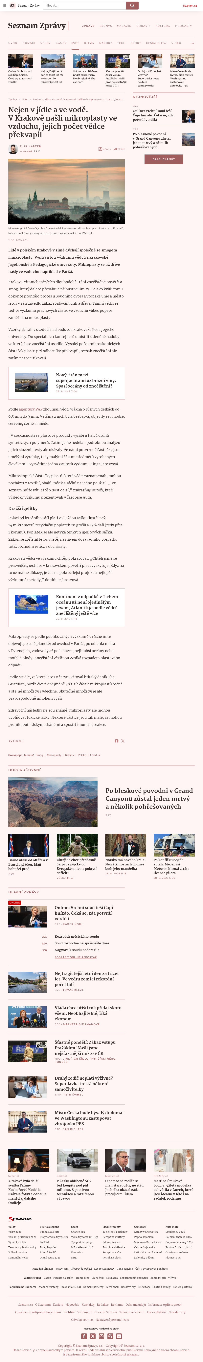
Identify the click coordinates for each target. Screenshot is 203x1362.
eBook (107, 149)
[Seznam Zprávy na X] (93, 1336)
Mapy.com (62, 1269)
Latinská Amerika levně (148, 1253)
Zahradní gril (158, 1278)
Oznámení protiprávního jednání (38, 1312)
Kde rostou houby (104, 1269)
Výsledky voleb (17, 1242)
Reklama (117, 1305)
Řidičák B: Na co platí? (179, 1247)
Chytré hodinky (161, 1287)
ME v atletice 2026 (82, 1247)
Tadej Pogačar (48, 1247)
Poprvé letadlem (144, 1237)
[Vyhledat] (132, 6)
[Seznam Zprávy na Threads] (110, 1336)
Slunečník (97, 1278)
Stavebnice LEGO (71, 1287)
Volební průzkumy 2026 (22, 1237)
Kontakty (88, 1305)
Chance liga (78, 1232)
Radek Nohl (73, 924)
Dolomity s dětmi (144, 1258)
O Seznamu (43, 1305)
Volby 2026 (14, 1232)
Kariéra (58, 1305)
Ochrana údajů (136, 1305)
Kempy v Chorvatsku (146, 1232)
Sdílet (121, 149)
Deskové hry (128, 1287)
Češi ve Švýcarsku (144, 1247)
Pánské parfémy (182, 1287)
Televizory (144, 1287)
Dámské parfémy (93, 1287)
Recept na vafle (112, 1253)
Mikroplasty (54, 755)
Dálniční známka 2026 (179, 1237)
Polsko (82, 755)
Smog (39, 755)
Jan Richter (73, 1129)
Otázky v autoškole (177, 1253)
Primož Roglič (48, 1253)
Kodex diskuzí (156, 1312)
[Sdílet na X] (123, 741)
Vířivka (172, 1278)
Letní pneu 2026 (175, 1232)
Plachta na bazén (63, 1278)
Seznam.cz (190, 5)
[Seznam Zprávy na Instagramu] (101, 1336)
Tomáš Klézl (73, 989)
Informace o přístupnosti (165, 1305)
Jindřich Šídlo (76, 1058)
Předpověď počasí (81, 1269)
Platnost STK (173, 1258)
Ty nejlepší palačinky (115, 1232)
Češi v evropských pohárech (151, 1269)
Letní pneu (112, 1287)
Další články (163, 159)
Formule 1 (77, 1253)
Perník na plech (112, 1258)
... (192, 41)
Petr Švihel (73, 1094)
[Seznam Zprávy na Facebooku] (84, 1336)
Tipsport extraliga (81, 1242)
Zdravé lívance (111, 1242)
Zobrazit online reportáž (76, 957)
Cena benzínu (125, 1269)
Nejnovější (145, 97)
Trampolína (82, 1278)
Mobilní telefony (48, 1287)
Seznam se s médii (132, 1312)
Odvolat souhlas (82, 1320)
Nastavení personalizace (112, 1320)
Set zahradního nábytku (134, 1278)
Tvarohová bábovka (114, 1247)
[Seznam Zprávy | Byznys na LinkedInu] (119, 1336)
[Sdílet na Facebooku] (117, 741)
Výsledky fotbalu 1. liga (84, 1237)
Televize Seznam (105, 1312)
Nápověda (72, 1305)
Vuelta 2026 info (49, 1232)
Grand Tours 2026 (50, 1258)
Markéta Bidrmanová (81, 1024)
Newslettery (177, 1312)
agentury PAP (30, 409)
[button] (20, 61)
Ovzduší (95, 755)
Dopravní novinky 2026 (179, 1242)
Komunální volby (18, 1258)
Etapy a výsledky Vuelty (54, 1237)
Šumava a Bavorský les (147, 1242)
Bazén (47, 1278)
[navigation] (5, 5)
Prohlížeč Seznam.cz (77, 1312)
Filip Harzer (30, 146)
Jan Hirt (44, 1242)
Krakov (69, 755)
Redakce (103, 1305)
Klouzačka (112, 1278)
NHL (74, 1258)
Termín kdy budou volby (22, 1247)
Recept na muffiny (114, 1237)
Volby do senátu (17, 1253)
